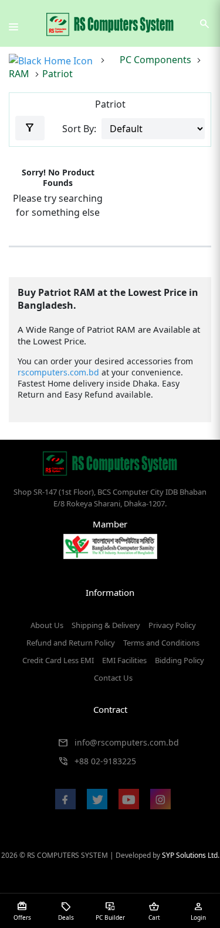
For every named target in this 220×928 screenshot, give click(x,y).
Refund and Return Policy (70, 642)
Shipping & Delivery (106, 625)
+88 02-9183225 (105, 761)
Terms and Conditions (161, 642)
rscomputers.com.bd (58, 372)
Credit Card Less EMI (58, 660)
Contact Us (113, 677)
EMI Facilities (124, 660)
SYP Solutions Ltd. (190, 855)
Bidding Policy (179, 660)
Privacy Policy (172, 625)
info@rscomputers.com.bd (127, 742)
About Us (47, 625)
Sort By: (79, 128)
